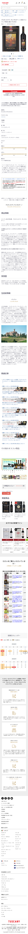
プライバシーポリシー (5, 819)
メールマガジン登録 (5, 803)
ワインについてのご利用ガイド (7, 805)
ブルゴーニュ (4, 865)
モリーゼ (17, 836)
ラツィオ (17, 832)
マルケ (2, 855)
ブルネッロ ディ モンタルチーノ (7, 879)
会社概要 (3, 817)
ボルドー (3, 863)
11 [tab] (22, 470)
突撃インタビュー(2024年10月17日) (10, 408)
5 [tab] (10, 470)
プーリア (17, 840)
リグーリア (3, 838)
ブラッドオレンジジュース (6, 910)
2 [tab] (13, 54)
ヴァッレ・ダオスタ (5, 836)
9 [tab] (18, 470)
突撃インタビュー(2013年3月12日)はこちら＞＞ (13, 443)
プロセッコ (3, 887)
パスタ (2, 914)
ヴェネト (3, 834)
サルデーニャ (18, 849)
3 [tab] (7, 470)
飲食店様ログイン (5, 823)
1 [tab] (11, 54)
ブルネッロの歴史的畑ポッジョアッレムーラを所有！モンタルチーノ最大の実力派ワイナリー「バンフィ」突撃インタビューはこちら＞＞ (14, 427)
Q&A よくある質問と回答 (6, 807)
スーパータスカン (5, 891)
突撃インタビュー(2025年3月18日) (10, 397)
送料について (20, 58)
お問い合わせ (4, 801)
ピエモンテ (3, 832)
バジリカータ (18, 842)
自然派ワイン (4, 897)
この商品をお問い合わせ (14, 85)
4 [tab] (9, 470)
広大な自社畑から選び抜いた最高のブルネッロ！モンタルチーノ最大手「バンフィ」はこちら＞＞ (14, 392)
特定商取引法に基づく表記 (6, 815)
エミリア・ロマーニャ (5, 849)
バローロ (3, 874)
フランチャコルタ (5, 889)
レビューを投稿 (6, 493)
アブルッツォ (18, 834)
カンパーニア (18, 838)
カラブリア (17, 844)
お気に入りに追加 (7, 56)
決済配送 (3, 809)
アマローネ (3, 883)
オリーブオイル (4, 906)
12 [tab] (10, 472)
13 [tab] (12, 472)
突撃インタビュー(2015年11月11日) (10, 432)
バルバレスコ (4, 877)
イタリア (6, 830)
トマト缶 (3, 916)
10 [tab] (20, 470)
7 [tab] (14, 470)
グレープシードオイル (5, 908)
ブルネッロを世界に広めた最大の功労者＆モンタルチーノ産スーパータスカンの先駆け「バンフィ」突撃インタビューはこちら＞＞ (14, 415)
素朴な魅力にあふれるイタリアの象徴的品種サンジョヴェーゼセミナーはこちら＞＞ (14, 403)
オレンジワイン (4, 899)
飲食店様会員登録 (5, 821)
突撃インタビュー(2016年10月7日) (10, 420)
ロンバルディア (4, 840)
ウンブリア (3, 853)
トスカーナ (3, 851)
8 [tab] (16, 470)
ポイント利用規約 (5, 813)
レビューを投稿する (18, 56)
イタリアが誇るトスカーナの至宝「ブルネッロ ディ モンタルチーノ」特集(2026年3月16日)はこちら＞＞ (14, 381)
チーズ (2, 912)
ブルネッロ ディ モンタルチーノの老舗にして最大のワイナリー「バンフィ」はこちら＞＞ (14, 439)
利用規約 (3, 811)
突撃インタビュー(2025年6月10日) (10, 386)
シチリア (17, 846)
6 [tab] (12, 470)
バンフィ (3, 117)
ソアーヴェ (3, 885)
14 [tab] (14, 472)
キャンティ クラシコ (5, 881)
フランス (6, 861)
